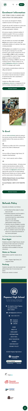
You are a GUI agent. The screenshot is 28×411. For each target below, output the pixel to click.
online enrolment (11, 135)
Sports (14, 341)
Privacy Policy (8, 236)
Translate (18, 363)
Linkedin (15, 323)
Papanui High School (16, 351)
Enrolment (14, 332)
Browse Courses (12, 88)
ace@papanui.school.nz (11, 63)
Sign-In (21, 4)
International (14, 334)
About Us (14, 329)
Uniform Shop (14, 344)
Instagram (15, 321)
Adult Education (14, 339)
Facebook (15, 320)
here (20, 236)
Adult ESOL (14, 337)
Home (14, 327)
